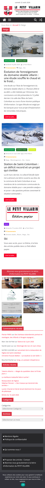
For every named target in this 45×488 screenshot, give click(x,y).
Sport (6, 224)
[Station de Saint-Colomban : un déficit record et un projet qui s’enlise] (22, 134)
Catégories (6, 405)
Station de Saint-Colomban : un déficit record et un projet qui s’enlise (22, 167)
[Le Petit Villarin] (4, 19)
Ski (5, 238)
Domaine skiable (21, 60)
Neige (20, 68)
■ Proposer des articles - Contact (16, 460)
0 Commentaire (11, 68)
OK (23, 485)
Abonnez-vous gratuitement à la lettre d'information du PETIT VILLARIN (22, 272)
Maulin (19, 234)
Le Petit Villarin (26, 64)
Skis (24, 68)
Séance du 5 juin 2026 (26, 342)
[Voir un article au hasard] (40, 19)
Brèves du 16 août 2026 (10, 395)
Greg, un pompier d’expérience (28, 360)
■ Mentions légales (10, 436)
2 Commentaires (11, 157)
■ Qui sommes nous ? (12, 449)
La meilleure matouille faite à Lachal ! (15, 377)
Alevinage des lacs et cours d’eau (29, 346)
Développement (9, 60)
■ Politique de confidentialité (15, 439)
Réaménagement (15, 160)
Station (28, 160)
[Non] (42, 480)
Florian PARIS (6, 334)
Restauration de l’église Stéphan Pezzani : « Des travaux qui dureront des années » (20, 383)
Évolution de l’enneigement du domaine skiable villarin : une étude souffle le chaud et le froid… (22, 76)
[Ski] (22, 213)
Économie (32, 149)
